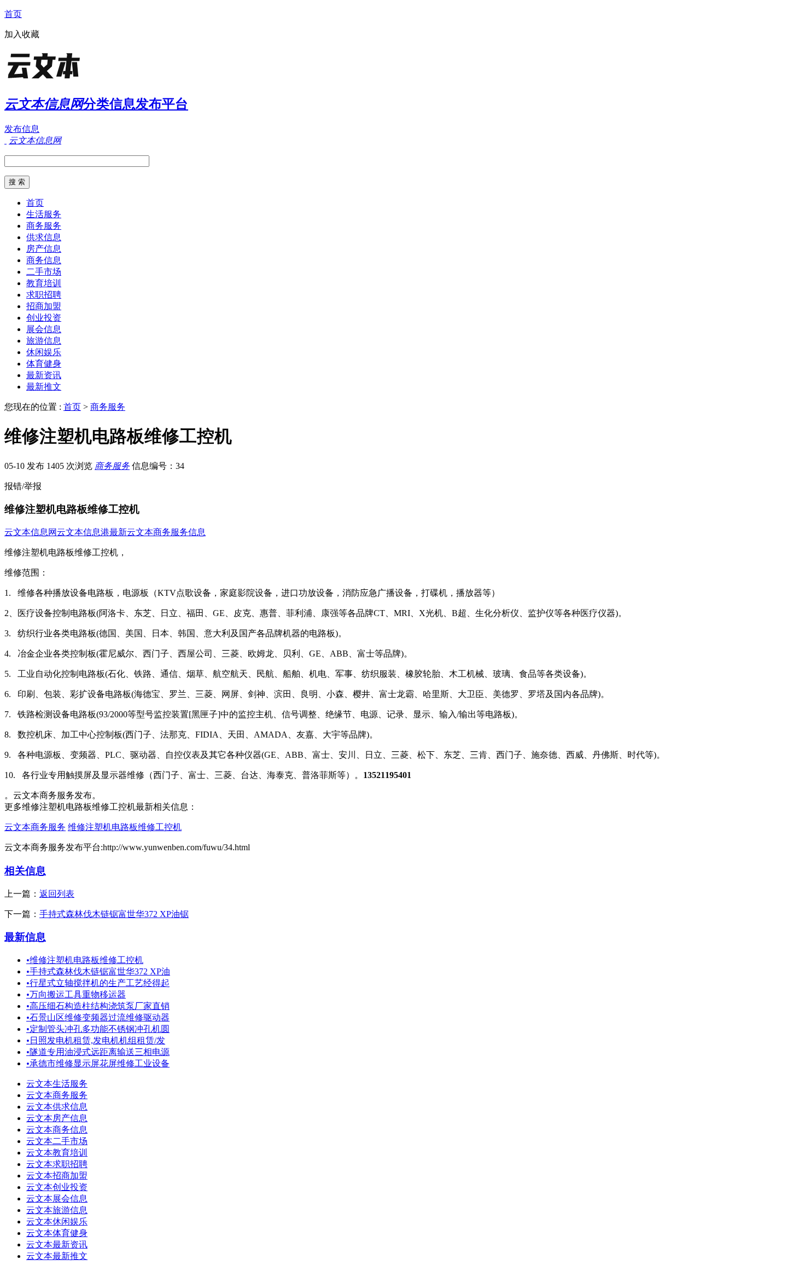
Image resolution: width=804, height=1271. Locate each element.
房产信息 (43, 248)
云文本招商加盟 (57, 1175)
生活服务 (43, 214)
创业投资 (43, 317)
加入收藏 (21, 34)
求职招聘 (43, 294)
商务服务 (43, 225)
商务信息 (43, 260)
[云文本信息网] (72, 79)
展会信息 (43, 329)
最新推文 (43, 386)
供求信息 (43, 237)
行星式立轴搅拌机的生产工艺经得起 (98, 983)
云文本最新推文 (57, 1256)
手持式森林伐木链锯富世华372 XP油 (98, 971)
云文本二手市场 (57, 1141)
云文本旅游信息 (57, 1210)
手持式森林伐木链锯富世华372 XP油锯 (114, 914)
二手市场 (43, 271)
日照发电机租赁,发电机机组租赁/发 (95, 1040)
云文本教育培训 (57, 1152)
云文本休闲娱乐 (57, 1221)
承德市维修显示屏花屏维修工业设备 (98, 1063)
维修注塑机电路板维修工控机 (125, 827)
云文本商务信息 (57, 1129)
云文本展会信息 (57, 1198)
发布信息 (21, 129)
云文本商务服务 (35, 827)
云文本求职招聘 (57, 1164)
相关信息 (25, 871)
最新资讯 (43, 375)
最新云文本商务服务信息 (157, 532)
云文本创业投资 (57, 1187)
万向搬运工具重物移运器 (76, 994)
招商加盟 (43, 306)
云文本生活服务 (57, 1083)
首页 (13, 14)
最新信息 (25, 937)
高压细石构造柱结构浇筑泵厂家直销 (98, 1006)
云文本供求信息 (57, 1106)
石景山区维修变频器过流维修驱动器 (98, 1017)
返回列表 (56, 893)
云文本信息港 (83, 532)
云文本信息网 (30, 532)
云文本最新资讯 (57, 1244)
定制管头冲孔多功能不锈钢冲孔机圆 (98, 1029)
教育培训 (43, 283)
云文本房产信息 (57, 1118)
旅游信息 (43, 340)
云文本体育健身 (57, 1233)
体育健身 (43, 363)
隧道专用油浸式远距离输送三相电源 (98, 1052)
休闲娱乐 (43, 352)
